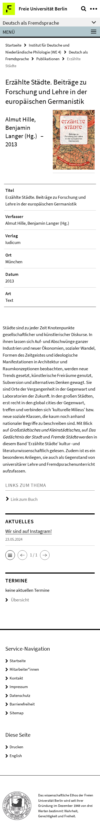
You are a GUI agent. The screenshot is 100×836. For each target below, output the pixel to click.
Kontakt (16, 678)
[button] (10, 555)
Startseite (13, 45)
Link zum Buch (24, 499)
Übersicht (20, 600)
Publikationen (47, 58)
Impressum (19, 686)
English (16, 755)
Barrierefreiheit (22, 704)
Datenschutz (20, 695)
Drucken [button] (16, 746)
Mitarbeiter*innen (24, 669)
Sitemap (16, 712)
